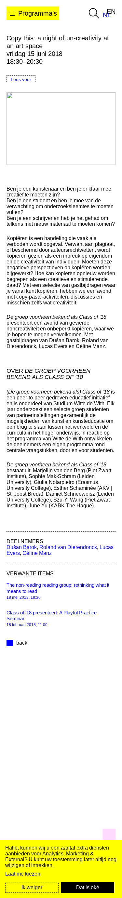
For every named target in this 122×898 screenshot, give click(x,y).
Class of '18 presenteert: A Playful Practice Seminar (52, 616)
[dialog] (61, 869)
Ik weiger (31, 887)
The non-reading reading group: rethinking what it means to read (58, 588)
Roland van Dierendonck (68, 547)
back (21, 643)
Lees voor (21, 79)
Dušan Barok (22, 547)
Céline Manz (37, 553)
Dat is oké (87, 887)
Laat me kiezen (22, 874)
